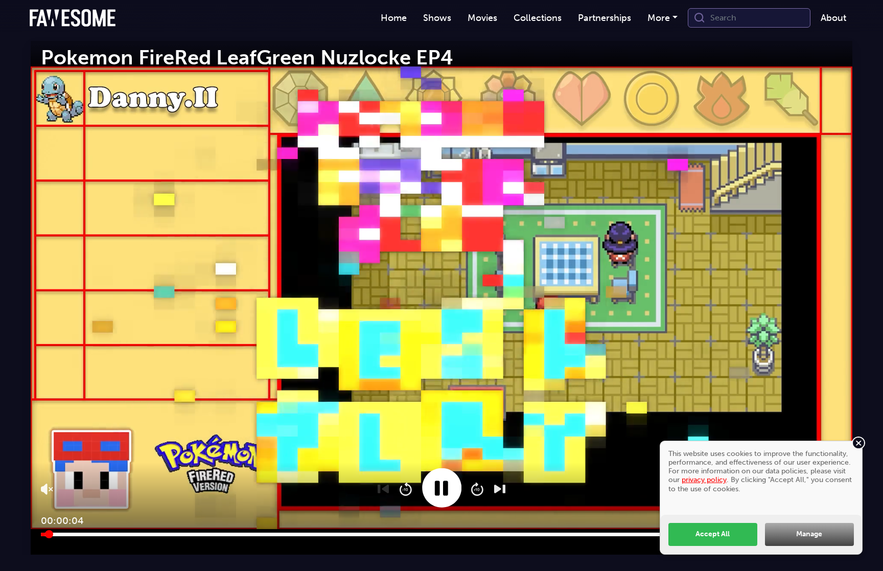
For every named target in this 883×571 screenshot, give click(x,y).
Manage (809, 533)
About (833, 18)
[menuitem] (394, 18)
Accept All (712, 533)
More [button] (658, 18)
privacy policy (704, 479)
